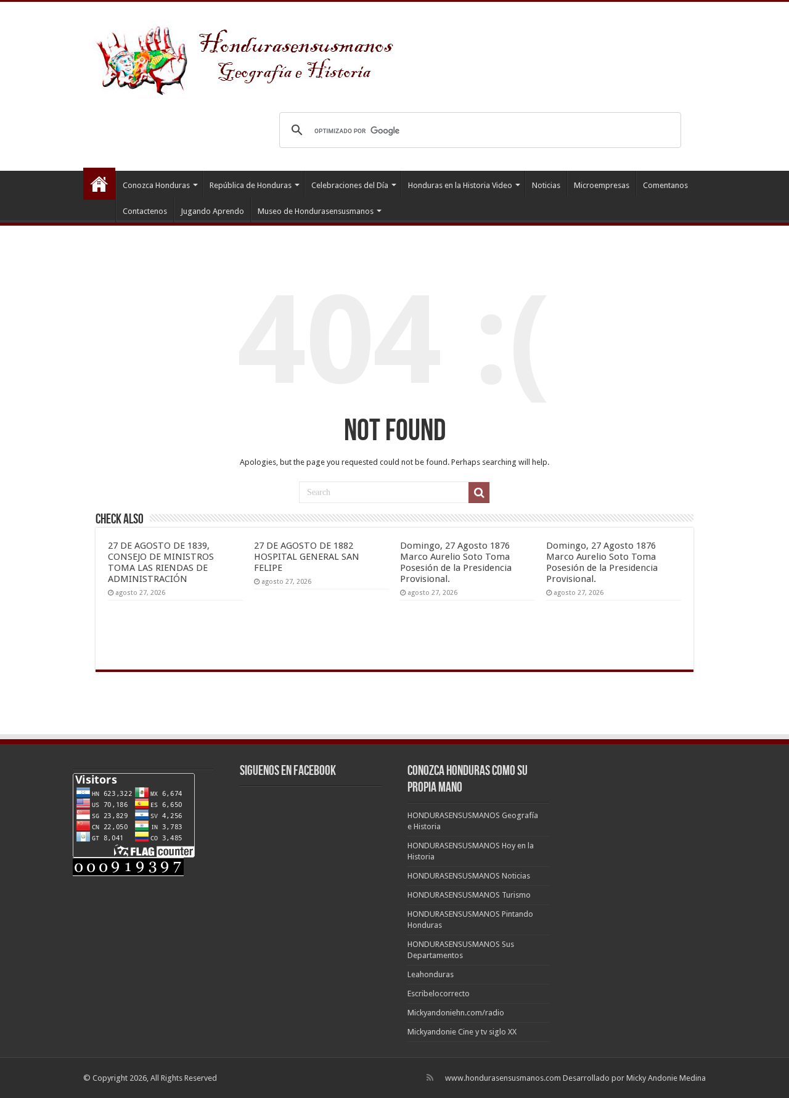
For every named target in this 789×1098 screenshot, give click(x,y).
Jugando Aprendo (212, 211)
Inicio (99, 184)
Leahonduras (430, 974)
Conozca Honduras (156, 185)
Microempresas (601, 185)
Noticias (546, 185)
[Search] (478, 492)
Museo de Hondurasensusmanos (316, 211)
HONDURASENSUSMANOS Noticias (468, 875)
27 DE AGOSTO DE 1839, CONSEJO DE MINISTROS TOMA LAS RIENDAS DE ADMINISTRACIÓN (161, 562)
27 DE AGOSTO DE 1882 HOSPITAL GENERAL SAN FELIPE (306, 556)
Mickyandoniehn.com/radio (455, 1012)
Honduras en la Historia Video (460, 185)
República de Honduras (251, 185)
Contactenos (145, 211)
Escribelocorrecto (438, 993)
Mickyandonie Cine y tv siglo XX (462, 1031)
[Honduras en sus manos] (246, 55)
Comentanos (665, 185)
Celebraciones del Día (349, 185)
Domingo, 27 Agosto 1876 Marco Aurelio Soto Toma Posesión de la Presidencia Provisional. (456, 562)
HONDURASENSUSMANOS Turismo (469, 894)
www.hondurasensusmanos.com (503, 1078)
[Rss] (430, 1077)
